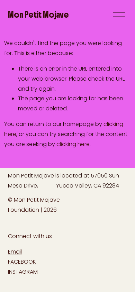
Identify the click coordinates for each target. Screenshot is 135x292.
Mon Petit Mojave (38, 14)
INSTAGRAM (23, 272)
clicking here (73, 144)
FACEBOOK (22, 262)
